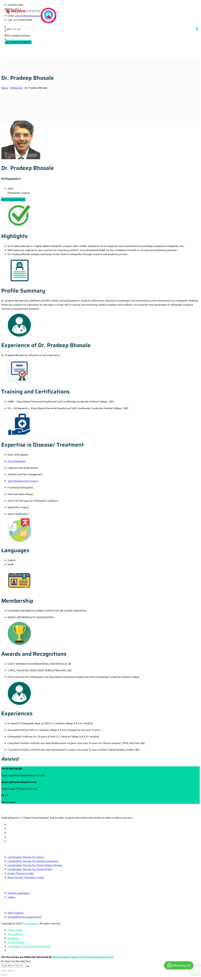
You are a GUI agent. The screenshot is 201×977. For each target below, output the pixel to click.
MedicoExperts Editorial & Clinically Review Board (83, 957)
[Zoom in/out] (2, 970)
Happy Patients (88, 29)
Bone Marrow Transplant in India (25, 877)
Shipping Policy (16, 942)
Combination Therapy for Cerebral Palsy (30, 869)
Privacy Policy (15, 929)
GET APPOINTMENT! (18, 42)
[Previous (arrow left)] (2, 974)
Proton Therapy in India (21, 873)
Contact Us (111, 29)
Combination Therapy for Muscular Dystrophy (33, 860)
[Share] (9, 970)
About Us (32, 29)
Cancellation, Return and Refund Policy (29, 946)
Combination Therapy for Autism (26, 856)
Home (14, 29)
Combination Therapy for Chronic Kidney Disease (35, 865)
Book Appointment (13, 199)
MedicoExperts (30, 923)
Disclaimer (13, 938)
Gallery (11, 896)
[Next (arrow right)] (5, 974)
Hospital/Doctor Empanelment (24, 916)
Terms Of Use (15, 933)
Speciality (51, 29)
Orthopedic (16, 87)
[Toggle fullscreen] (5, 970)
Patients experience (19, 892)
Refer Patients (16, 912)
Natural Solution (135, 29)
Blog (68, 29)
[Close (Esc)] (12, 970)
